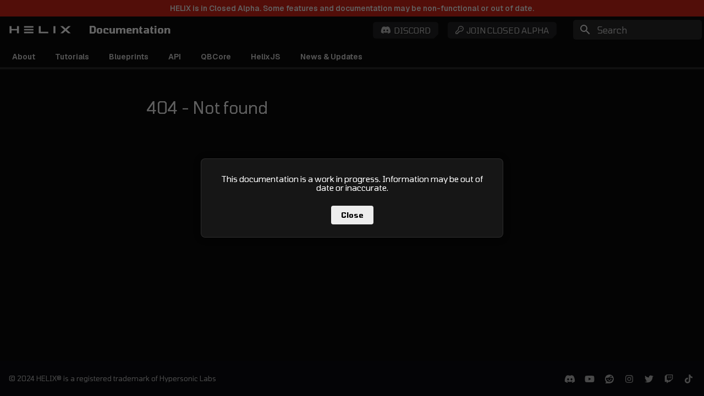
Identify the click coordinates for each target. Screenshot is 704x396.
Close (352, 215)
